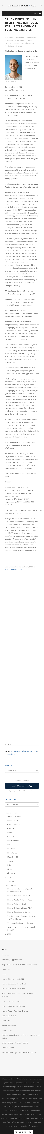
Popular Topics (11, 813)
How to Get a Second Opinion (18, 912)
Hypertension (12, 853)
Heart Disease (13, 841)
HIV (8, 845)
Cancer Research (13, 824)
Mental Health (12, 857)
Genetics (10, 836)
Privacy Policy (7, 1030)
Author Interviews (28, 37)
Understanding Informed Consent (20, 923)
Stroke (9, 869)
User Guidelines (8, 1048)
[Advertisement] (22, 657)
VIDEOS (8, 934)
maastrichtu (10, 754)
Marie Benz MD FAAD (13, 46)
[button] (36, 13)
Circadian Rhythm (12, 40)
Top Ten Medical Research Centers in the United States (20, 1036)
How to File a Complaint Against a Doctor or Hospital (19, 995)
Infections (11, 849)
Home (4, 974)
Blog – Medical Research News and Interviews (20, 964)
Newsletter (6, 1020)
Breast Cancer (12, 820)
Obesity (10, 861)
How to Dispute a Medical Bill (18, 896)
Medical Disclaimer (9, 1016)
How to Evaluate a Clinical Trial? (19, 908)
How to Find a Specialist (16, 904)
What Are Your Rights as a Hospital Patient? (19, 1052)
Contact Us (9, 881)
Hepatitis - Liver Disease (22, 43)
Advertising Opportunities (12, 959)
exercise (33, 751)
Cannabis (10, 828)
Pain (9, 865)
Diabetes (23, 40)
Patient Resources (12, 885)
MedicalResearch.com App (22, 786)
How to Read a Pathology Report (20, 900)
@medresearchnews (20, 751)
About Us (8, 877)
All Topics (11, 873)
